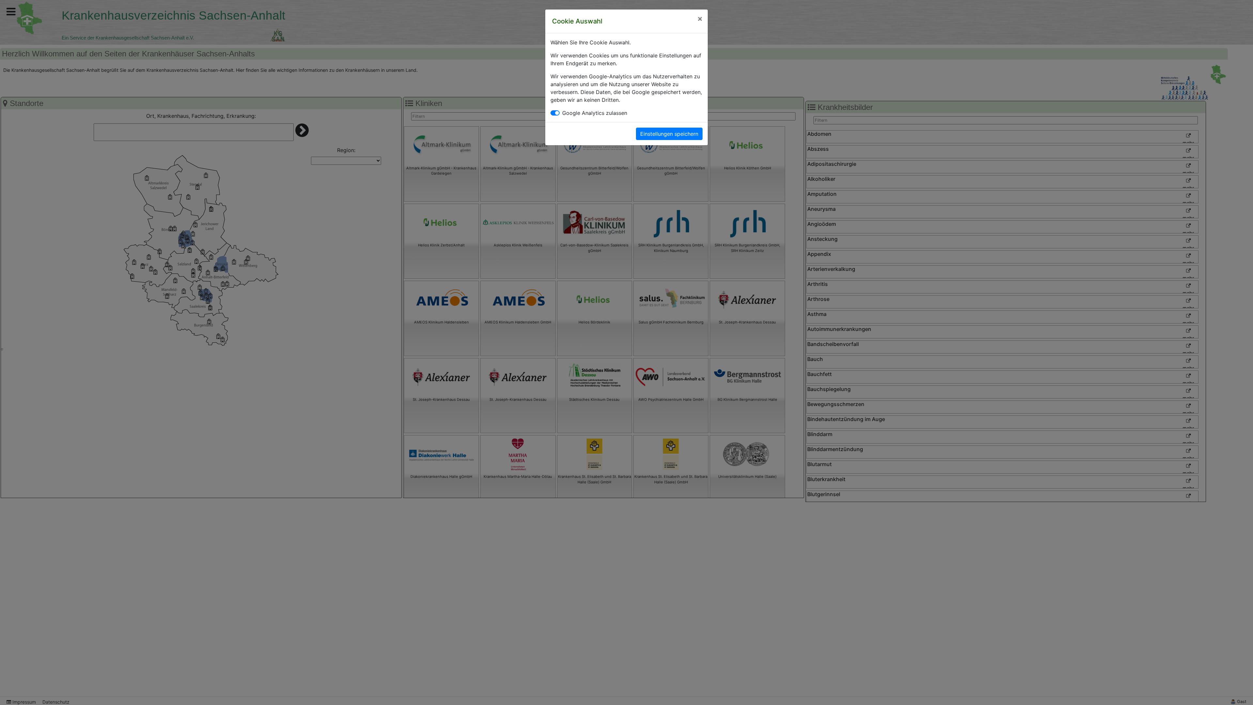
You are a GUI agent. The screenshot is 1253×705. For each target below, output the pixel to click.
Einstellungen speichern (669, 134)
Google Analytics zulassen (594, 113)
